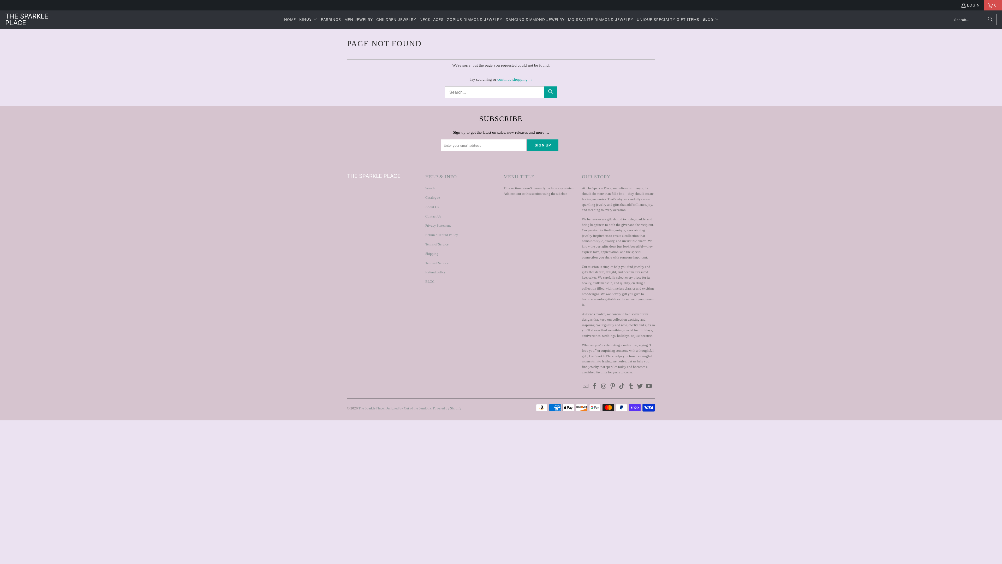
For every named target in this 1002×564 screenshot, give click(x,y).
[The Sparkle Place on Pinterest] (613, 386)
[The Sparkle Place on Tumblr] (631, 386)
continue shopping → (515, 79)
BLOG (429, 282)
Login (973, 5)
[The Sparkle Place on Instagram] (604, 386)
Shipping (431, 254)
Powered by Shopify (447, 408)
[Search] (990, 19)
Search (430, 188)
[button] (308, 19)
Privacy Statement (438, 225)
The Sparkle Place (371, 408)
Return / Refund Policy (441, 235)
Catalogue (432, 197)
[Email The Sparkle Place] (586, 386)
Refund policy (435, 272)
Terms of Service (437, 244)
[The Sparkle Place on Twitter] (640, 386)
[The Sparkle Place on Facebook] (595, 386)
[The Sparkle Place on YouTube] (649, 386)
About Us (432, 207)
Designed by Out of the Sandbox (408, 408)
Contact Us (433, 216)
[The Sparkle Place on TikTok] (622, 386)
